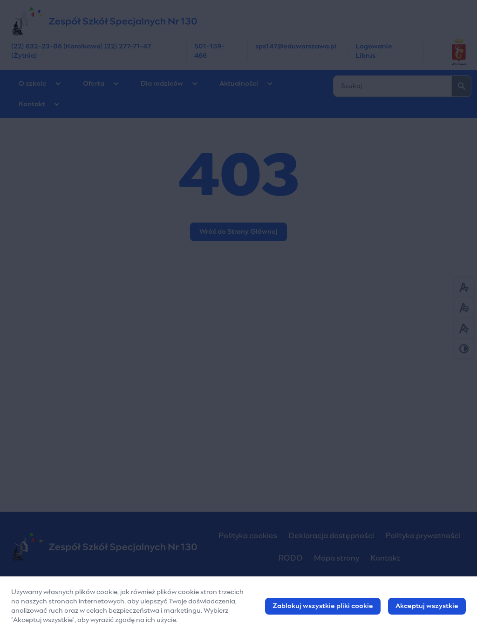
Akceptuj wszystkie (426, 606)
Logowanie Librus (373, 51)
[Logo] (104, 546)
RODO (291, 558)
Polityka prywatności (422, 536)
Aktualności (238, 84)
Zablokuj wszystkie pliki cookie (323, 606)
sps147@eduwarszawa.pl (295, 46)
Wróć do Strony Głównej (238, 232)
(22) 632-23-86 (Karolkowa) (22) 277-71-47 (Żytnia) (81, 51)
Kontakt (32, 104)
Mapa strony (336, 558)
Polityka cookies (247, 536)
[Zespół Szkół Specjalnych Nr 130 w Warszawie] (238, 21)
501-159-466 (209, 51)
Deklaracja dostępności (331, 536)
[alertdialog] (238, 606)
